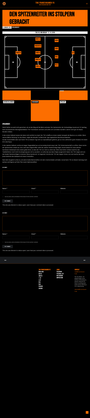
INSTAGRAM (60, 276)
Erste (40, 274)
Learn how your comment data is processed (40, 205)
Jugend (41, 288)
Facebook (59, 272)
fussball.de (60, 274)
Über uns (41, 272)
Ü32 (40, 282)
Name (4, 188)
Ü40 (40, 284)
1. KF (40, 278)
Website (63, 188)
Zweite (40, 276)
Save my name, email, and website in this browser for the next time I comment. (21, 196)
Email (33, 188)
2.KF (40, 280)
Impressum (60, 278)
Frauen (41, 286)
